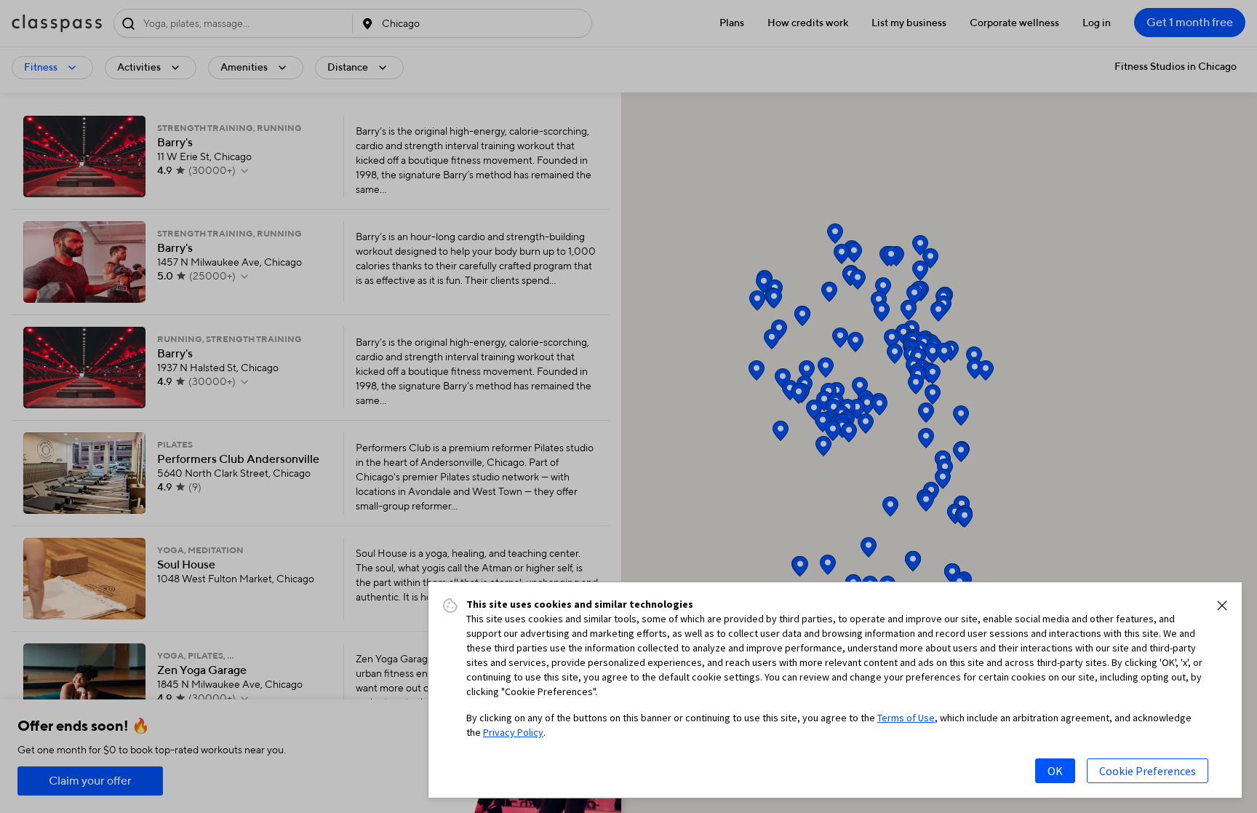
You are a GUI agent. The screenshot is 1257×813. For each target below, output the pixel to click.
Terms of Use (906, 717)
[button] (1222, 605)
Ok (1055, 771)
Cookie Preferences (1147, 771)
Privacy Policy (513, 732)
